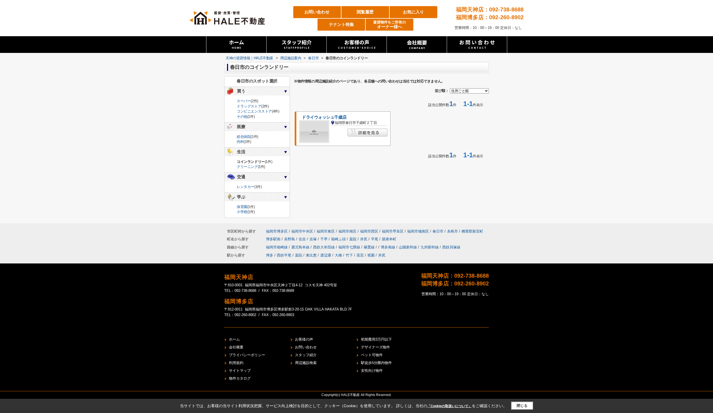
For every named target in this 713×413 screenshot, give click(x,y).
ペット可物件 (372, 355)
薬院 (353, 239)
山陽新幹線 (408, 247)
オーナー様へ (389, 24)
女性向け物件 (372, 370)
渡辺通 (325, 255)
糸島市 (452, 231)
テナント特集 (341, 24)
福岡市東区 (326, 231)
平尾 (375, 239)
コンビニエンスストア (254, 111)
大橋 (338, 255)
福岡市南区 (347, 231)
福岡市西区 (369, 231)
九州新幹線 (430, 247)
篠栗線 (370, 247)
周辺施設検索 (306, 363)
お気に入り (413, 11)
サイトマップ (240, 370)
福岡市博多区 (277, 231)
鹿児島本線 (301, 247)
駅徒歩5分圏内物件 (376, 363)
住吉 (303, 239)
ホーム (234, 339)
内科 (240, 142)
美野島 (290, 239)
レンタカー (245, 187)
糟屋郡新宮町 (472, 231)
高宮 (360, 255)
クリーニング (247, 167)
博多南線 (388, 247)
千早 (324, 239)
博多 (269, 255)
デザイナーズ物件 (375, 347)
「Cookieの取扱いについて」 (449, 406)
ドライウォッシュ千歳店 (324, 117)
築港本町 (389, 239)
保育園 (242, 207)
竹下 (349, 255)
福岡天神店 (238, 277)
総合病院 (244, 137)
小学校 (242, 212)
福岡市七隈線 (349, 247)
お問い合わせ (316, 11)
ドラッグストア (249, 106)
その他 (242, 116)
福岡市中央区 (302, 231)
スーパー (244, 101)
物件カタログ (240, 378)
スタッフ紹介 (306, 355)
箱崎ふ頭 (339, 239)
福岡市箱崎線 (277, 247)
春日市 (438, 231)
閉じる (522, 406)
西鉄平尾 (284, 255)
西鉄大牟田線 (324, 247)
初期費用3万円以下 (376, 339)
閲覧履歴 (365, 11)
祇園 (371, 255)
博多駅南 (274, 239)
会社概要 (236, 347)
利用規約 (236, 363)
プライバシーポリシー (247, 355)
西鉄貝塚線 (451, 247)
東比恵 (311, 255)
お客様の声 (304, 339)
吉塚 (313, 239)
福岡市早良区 (393, 231)
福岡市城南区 (418, 231)
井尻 (364, 239)
